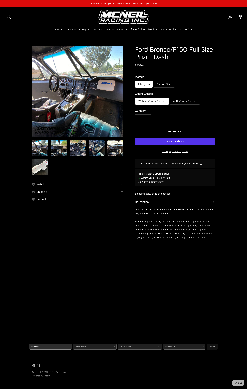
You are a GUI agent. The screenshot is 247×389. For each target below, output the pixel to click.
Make (75, 342)
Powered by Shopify (41, 375)
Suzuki (151, 29)
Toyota (69, 29)
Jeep (108, 29)
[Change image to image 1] (40, 148)
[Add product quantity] (148, 118)
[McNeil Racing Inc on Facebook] (33, 366)
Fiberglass (144, 84)
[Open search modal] (9, 17)
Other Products (170, 29)
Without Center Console (152, 101)
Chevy (82, 29)
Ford (57, 29)
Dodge (96, 29)
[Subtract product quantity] (138, 118)
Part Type (167, 342)
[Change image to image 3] (78, 148)
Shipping (140, 193)
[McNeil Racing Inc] (123, 17)
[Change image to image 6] (40, 167)
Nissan (121, 29)
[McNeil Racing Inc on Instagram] (38, 366)
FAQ (187, 29)
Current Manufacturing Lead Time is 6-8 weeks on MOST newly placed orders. (123, 3)
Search (212, 347)
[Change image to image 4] (97, 148)
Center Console (144, 93)
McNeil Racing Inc (57, 372)
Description (142, 201)
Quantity (140, 110)
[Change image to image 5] (115, 148)
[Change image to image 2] (59, 148)
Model (120, 342)
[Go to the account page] (230, 17)
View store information (151, 181)
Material (140, 76)
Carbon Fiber (164, 84)
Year (31, 342)
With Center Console (185, 101)
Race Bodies (138, 29)
